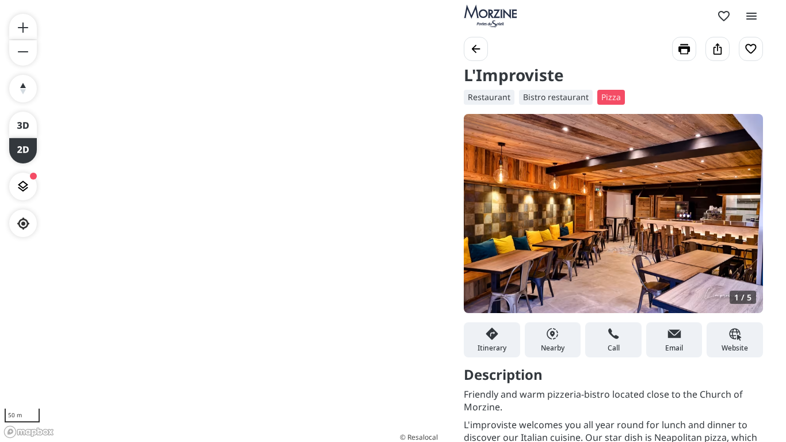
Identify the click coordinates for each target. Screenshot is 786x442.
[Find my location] (23, 223)
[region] (220, 221)
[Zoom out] (23, 53)
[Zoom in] (23, 26)
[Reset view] (23, 88)
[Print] (684, 49)
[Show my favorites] (723, 16)
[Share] (717, 49)
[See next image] (742, 220)
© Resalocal (419, 437)
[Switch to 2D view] (23, 150)
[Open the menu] (751, 16)
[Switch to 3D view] (23, 124)
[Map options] (23, 186)
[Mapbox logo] (28, 432)
